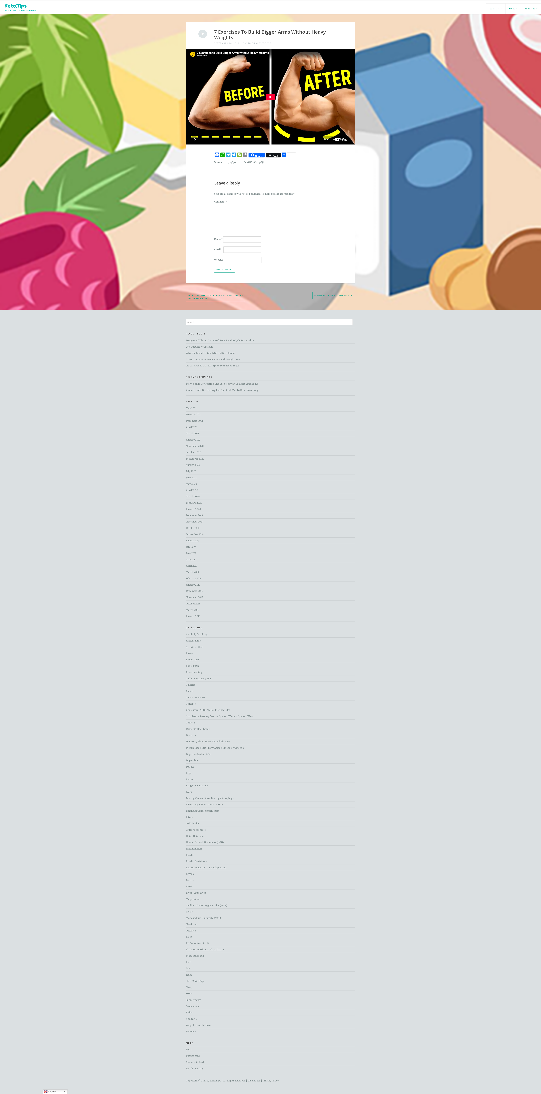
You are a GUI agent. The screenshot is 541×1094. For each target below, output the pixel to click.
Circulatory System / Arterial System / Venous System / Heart (220, 716)
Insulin (190, 855)
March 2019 (192, 572)
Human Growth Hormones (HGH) (205, 842)
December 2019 (194, 515)
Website (218, 259)
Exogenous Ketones (197, 785)
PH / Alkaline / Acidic (198, 943)
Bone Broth (192, 665)
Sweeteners (192, 1006)
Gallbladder (192, 823)
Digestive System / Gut (198, 754)
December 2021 (194, 420)
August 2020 (193, 464)
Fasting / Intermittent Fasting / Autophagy (210, 798)
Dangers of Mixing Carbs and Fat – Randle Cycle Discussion (220, 340)
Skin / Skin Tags (195, 981)
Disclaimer (254, 1080)
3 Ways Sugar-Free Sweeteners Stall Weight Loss (213, 359)
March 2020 (193, 496)
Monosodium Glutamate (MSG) (203, 918)
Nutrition (191, 924)
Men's (189, 911)
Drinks (190, 766)
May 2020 (191, 483)
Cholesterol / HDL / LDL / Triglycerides (208, 710)
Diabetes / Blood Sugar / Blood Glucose (208, 741)
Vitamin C (191, 1018)
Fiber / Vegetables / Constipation (204, 804)
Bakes (189, 653)
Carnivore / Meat (195, 697)
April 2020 (192, 490)
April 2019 (191, 565)
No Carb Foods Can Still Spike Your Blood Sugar (212, 365)
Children (191, 703)
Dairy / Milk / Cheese (198, 729)
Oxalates (191, 930)
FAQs (189, 792)
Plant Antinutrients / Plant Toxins (205, 949)
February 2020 (194, 502)
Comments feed (195, 1062)
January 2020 (193, 509)
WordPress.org (194, 1068)
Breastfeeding (194, 672)
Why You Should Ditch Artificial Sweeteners (210, 353)
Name (218, 239)
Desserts (191, 735)
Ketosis (190, 873)
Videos (266, 43)
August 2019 (192, 540)
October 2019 (193, 528)
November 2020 (195, 446)
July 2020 (191, 471)
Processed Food (195, 955)
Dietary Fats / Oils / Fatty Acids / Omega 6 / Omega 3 (215, 747)
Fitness (257, 43)
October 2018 (193, 603)
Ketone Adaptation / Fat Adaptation (206, 867)
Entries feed (193, 1055)
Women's (191, 1031)
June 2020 (191, 477)
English (51, 1091)
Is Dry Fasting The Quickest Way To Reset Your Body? (228, 383)
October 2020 (193, 452)
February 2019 (193, 578)
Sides (189, 974)
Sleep (189, 987)
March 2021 (192, 433)
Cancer (190, 691)
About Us (530, 9)
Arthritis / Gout (194, 647)
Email (218, 249)
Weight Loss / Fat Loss (198, 1025)
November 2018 (194, 597)
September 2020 (195, 458)
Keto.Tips (16, 6)
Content (495, 9)
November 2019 (194, 521)
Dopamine (192, 760)
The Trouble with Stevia (199, 346)
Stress (189, 993)
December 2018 (194, 591)
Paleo (189, 936)
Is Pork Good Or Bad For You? (331, 295)
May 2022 (191, 408)
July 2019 (191, 546)
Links (512, 9)
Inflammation (194, 848)
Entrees (190, 779)
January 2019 (193, 584)
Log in (189, 1049)
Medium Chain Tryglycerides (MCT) (206, 905)
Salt (188, 968)
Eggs (188, 773)
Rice (188, 962)
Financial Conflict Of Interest (202, 810)
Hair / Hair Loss (195, 836)
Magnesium (192, 899)
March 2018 (192, 610)
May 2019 (191, 559)
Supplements (193, 1000)
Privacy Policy (271, 1080)
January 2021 (193, 439)
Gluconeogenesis (196, 829)
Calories (191, 684)
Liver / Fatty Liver (196, 892)
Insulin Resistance (196, 861)
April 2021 (191, 427)
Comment (220, 201)
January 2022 (193, 414)
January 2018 (193, 616)
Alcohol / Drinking (196, 634)
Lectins (190, 880)
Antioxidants (193, 640)
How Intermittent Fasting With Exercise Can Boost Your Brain (215, 296)
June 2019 (191, 553)
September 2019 (195, 534)
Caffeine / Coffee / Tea (198, 678)
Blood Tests (192, 659)
